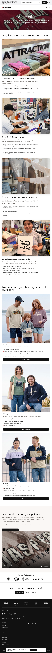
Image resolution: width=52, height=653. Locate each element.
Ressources (4, 639)
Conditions (48, 650)
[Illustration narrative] (46, 566)
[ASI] (36, 603)
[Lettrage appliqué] (41, 566)
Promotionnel (5, 627)
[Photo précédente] (4, 549)
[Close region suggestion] (49, 2)
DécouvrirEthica (26, 429)
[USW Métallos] (46, 603)
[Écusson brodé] (44, 566)
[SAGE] (26, 603)
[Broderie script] (45, 566)
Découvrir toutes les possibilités (10, 529)
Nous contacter (19, 592)
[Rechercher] (47, 7)
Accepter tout (33, 649)
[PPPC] (16, 603)
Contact (4, 642)
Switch (44, 2)
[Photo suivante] (48, 549)
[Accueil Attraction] (6, 7)
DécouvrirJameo (26, 498)
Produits (4, 622)
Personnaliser (41, 649)
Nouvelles (4, 637)
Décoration (4, 625)
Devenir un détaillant (31, 592)
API (10, 644)
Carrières (4, 634)
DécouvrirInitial (26, 359)
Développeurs (5, 644)
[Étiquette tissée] (47, 566)
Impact (3, 632)
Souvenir (4, 630)
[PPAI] (6, 603)
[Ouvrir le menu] (49, 7)
